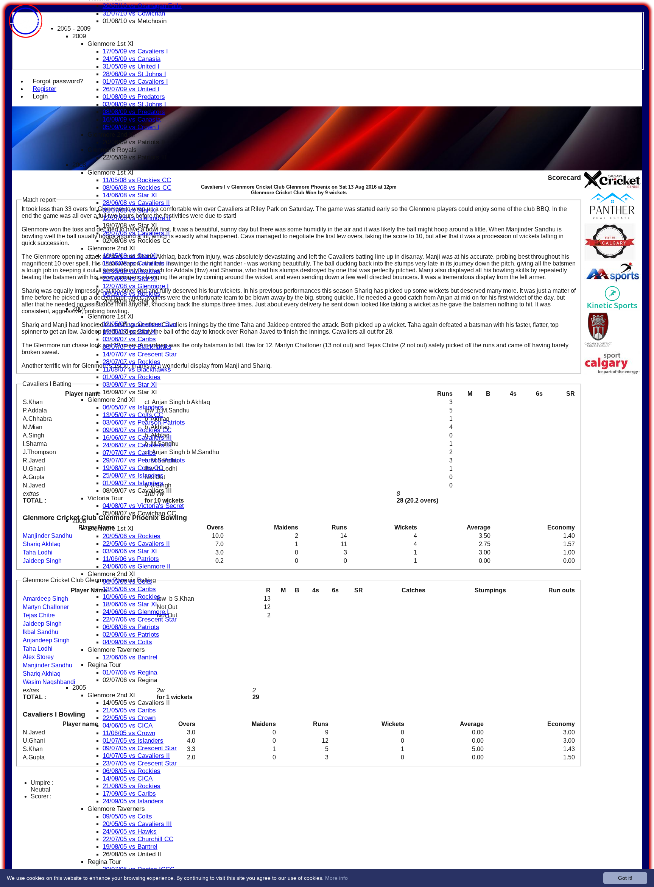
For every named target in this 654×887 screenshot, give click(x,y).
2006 (79, 521)
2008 (79, 165)
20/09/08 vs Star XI (130, 301)
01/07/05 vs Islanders (133, 740)
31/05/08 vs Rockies (131, 271)
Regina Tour (104, 664)
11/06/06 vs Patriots (131, 558)
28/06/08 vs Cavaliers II (136, 202)
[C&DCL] (598, 348)
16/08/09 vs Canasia (131, 119)
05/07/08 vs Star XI (130, 210)
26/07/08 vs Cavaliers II (136, 233)
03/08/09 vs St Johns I (134, 104)
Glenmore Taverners (116, 649)
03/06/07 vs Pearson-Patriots (144, 422)
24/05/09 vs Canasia (131, 58)
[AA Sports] (612, 281)
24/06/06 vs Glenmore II (137, 566)
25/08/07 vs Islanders (133, 475)
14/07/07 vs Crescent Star (140, 354)
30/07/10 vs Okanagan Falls (142, 5)
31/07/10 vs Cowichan (134, 13)
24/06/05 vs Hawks (130, 831)
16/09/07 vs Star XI (130, 392)
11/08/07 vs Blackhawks (137, 369)
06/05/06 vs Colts (127, 581)
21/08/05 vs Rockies (131, 786)
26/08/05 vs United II (132, 854)
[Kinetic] (612, 308)
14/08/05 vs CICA (128, 778)
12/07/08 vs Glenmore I (136, 286)
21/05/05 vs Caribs (129, 710)
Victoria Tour (105, 498)
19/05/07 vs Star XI (130, 331)
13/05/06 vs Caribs (129, 589)
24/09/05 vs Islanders (133, 801)
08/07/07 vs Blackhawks (137, 346)
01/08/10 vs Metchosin (135, 21)
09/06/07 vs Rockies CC (137, 430)
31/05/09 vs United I (131, 66)
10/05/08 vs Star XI (130, 255)
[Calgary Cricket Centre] (612, 187)
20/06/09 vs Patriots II (134, 142)
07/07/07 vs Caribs (129, 452)
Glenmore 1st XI (110, 43)
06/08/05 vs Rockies (131, 771)
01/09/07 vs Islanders (133, 483)
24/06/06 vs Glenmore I (136, 611)
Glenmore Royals (112, 149)
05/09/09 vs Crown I (131, 127)
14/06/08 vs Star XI (130, 195)
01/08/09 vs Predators (134, 96)
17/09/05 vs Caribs (129, 793)
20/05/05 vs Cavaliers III (137, 824)
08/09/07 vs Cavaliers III (137, 490)
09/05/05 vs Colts (127, 816)
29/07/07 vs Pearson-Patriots (144, 460)
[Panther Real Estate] (612, 219)
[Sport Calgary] (612, 373)
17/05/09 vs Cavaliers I (135, 51)
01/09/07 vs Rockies (131, 377)
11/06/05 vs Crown (129, 733)
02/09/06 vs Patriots (131, 634)
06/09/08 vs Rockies (131, 293)
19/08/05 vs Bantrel (130, 846)
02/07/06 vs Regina (130, 680)
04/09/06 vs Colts (127, 642)
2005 (79, 687)
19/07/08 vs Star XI (130, 225)
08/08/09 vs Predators (134, 112)
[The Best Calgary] (609, 258)
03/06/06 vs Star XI (130, 551)
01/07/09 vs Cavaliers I (135, 81)
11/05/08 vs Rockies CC (137, 180)
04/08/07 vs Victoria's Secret (143, 505)
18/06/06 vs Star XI (130, 604)
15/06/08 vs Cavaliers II (136, 263)
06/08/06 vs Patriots (131, 627)
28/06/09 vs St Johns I (134, 74)
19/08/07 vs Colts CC (133, 468)
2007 (79, 308)
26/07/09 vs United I (131, 89)
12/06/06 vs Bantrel (130, 657)
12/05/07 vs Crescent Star (140, 324)
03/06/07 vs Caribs (129, 339)
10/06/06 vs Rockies (131, 596)
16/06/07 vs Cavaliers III (137, 437)
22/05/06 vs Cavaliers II (136, 543)
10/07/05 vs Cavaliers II (136, 755)
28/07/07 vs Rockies (131, 361)
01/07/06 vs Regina (130, 672)
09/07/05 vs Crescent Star (140, 748)
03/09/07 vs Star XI (130, 384)
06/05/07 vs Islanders (133, 407)
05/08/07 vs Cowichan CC (139, 513)
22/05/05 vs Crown (129, 717)
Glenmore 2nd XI (111, 134)
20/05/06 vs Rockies (131, 536)
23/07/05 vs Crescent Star (140, 763)
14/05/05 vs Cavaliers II (136, 702)
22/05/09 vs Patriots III (135, 157)
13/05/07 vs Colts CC (133, 415)
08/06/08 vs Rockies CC (137, 187)
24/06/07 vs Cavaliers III (137, 445)
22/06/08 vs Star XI (130, 278)
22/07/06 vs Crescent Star (140, 619)
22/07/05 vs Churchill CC (138, 839)
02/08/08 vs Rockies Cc (136, 240)
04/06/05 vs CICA (128, 725)
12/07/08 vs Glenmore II (137, 218)
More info (336, 878)
